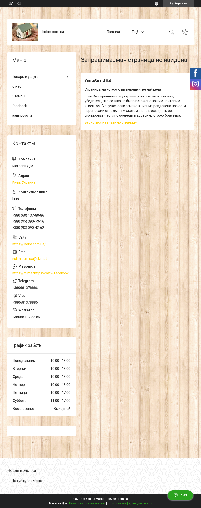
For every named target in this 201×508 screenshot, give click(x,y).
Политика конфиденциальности (130, 503)
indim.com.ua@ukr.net (29, 259)
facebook (19, 106)
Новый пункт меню (27, 481)
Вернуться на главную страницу (111, 122)
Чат (184, 495)
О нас (16, 86)
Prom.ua (122, 499)
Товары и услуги (25, 77)
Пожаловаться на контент (87, 503)
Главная (113, 32)
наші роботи (22, 115)
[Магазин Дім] (25, 32)
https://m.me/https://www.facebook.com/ (41, 273)
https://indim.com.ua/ (29, 244)
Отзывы (18, 96)
